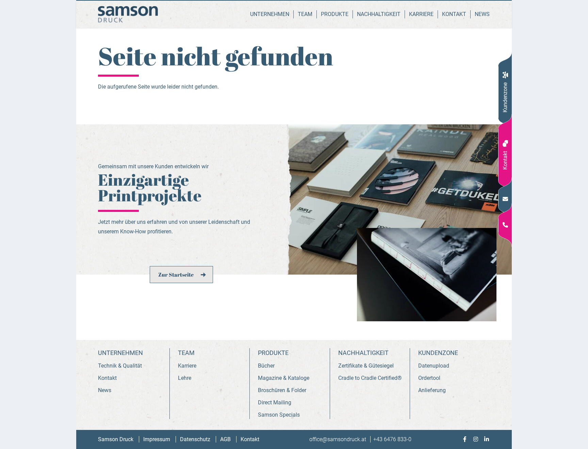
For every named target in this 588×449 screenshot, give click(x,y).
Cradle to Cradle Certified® (370, 378)
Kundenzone (505, 97)
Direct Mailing (274, 402)
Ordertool (429, 378)
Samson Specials (279, 415)
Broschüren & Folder (282, 390)
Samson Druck (116, 439)
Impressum (157, 439)
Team (305, 14)
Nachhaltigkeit (379, 14)
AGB (226, 439)
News (482, 14)
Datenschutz (196, 439)
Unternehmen (269, 14)
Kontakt (505, 160)
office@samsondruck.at (338, 439)
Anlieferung (432, 390)
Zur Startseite (176, 274)
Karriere (421, 14)
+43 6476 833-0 (392, 439)
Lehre (184, 378)
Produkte (334, 14)
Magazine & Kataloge (283, 378)
